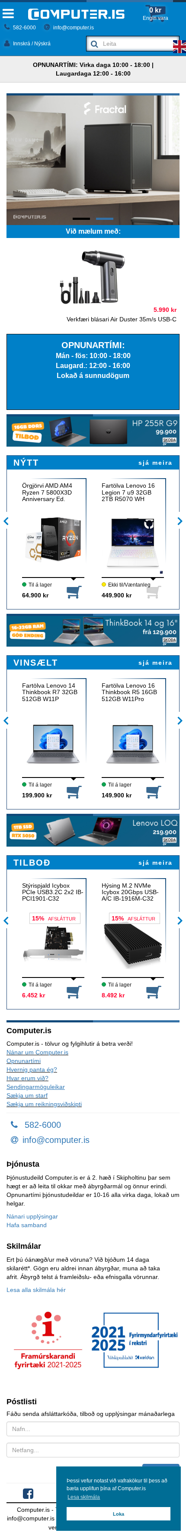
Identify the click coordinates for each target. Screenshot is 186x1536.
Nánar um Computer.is (37, 1052)
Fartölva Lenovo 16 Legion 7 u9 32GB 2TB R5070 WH (128, 492)
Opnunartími (23, 1060)
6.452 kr (33, 995)
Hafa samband (26, 1225)
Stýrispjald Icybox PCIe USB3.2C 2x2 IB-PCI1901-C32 (52, 892)
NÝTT (26, 462)
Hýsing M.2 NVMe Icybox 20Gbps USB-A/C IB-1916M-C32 (130, 892)
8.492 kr (113, 995)
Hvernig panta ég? (31, 1069)
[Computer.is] (76, 14)
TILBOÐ (32, 862)
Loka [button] (118, 1514)
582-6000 (24, 28)
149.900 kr (116, 795)
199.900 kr (37, 795)
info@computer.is (73, 28)
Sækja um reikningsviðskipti (44, 1104)
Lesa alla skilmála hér (36, 1289)
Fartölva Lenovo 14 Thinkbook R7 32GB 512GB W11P (49, 692)
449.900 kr (116, 595)
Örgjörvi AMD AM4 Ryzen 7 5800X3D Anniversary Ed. (47, 492)
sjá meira (155, 462)
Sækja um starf (27, 1095)
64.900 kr (35, 595)
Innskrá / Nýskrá (31, 44)
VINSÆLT (35, 662)
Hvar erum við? (27, 1078)
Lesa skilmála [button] (83, 1497)
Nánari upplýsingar (32, 1216)
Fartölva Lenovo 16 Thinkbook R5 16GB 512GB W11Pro (129, 692)
